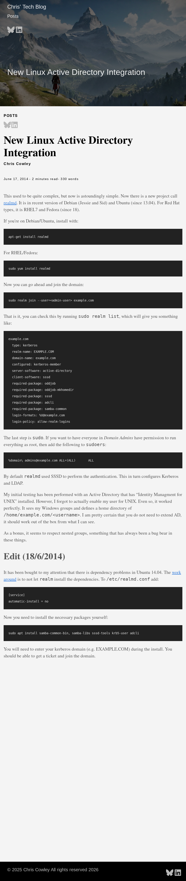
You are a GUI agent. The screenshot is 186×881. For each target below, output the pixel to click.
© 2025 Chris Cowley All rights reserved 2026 (52, 869)
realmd (10, 203)
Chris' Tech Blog (26, 7)
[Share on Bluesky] (7, 125)
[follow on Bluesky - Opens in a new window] (11, 28)
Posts (13, 16)
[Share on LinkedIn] (14, 125)
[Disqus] (93, 745)
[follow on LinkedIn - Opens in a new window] (19, 28)
